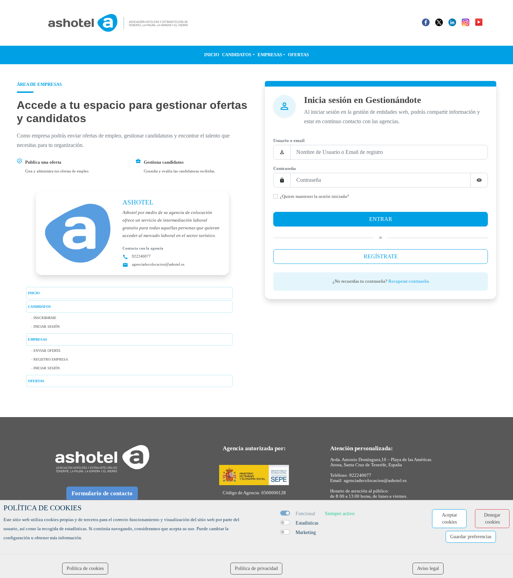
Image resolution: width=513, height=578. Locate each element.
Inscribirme (45, 318)
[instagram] (465, 22)
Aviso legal (428, 568)
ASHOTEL (138, 202)
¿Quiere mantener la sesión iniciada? (314, 196)
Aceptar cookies (449, 518)
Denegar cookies (492, 518)
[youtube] (479, 22)
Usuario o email (289, 140)
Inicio (211, 54)
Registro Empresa (51, 359)
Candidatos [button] (236, 54)
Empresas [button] (270, 54)
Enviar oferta (47, 351)
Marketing (306, 532)
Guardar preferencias (470, 536)
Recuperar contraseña (408, 281)
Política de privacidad (256, 568)
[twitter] (439, 22)
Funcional (305, 513)
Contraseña (284, 168)
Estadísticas (307, 523)
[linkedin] (452, 22)
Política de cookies (85, 568)
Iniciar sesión (47, 326)
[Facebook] (426, 22)
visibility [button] (479, 180)
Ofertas (298, 54)
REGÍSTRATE (381, 256)
